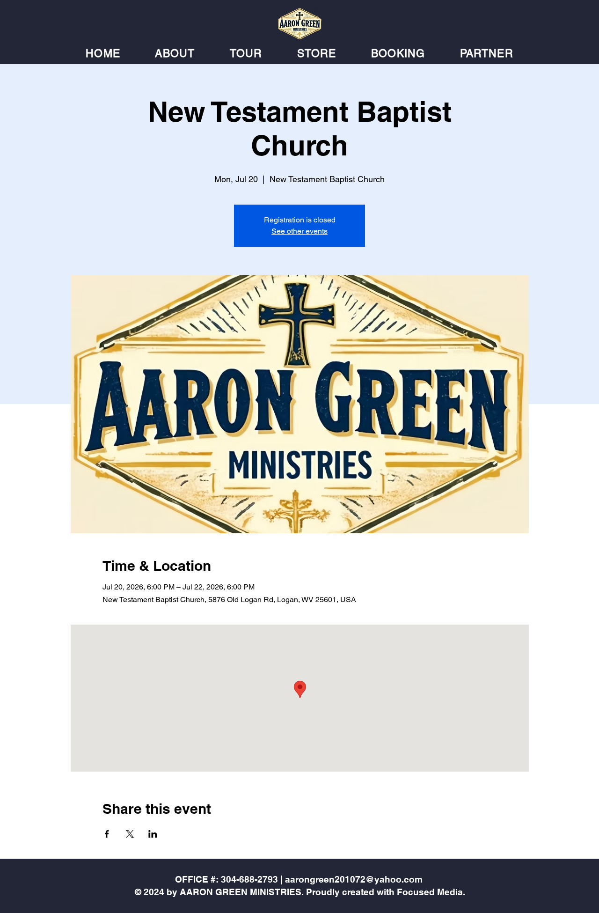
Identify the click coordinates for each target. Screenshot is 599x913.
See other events (299, 231)
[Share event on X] (129, 834)
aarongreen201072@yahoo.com (354, 879)
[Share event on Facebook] (106, 834)
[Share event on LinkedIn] (152, 834)
